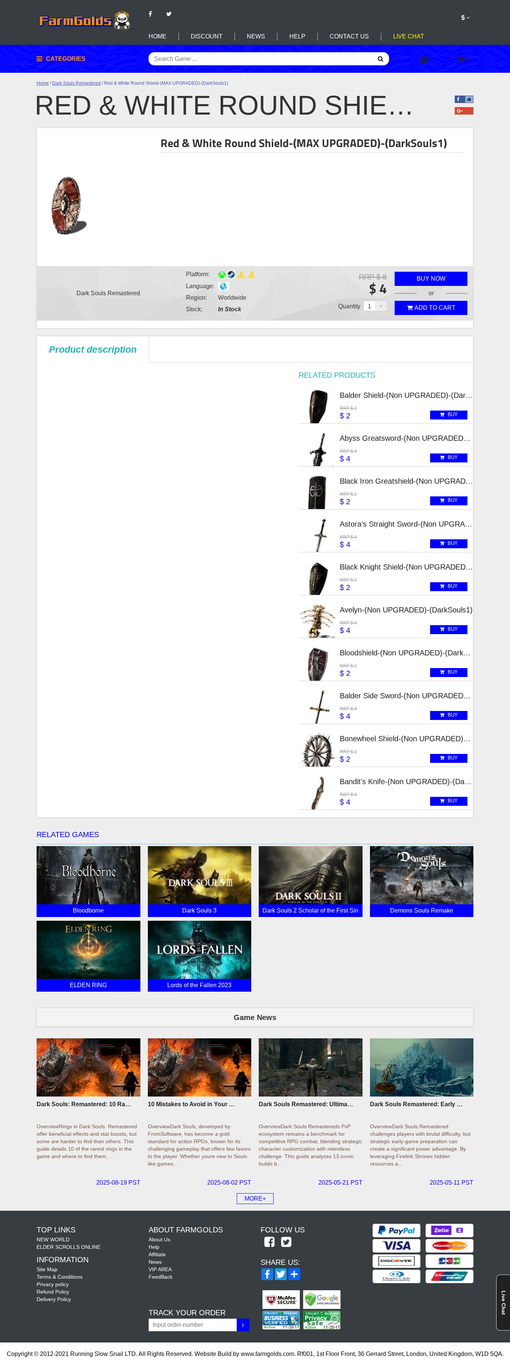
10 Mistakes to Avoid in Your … (191, 1104)
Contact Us (349, 36)
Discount (207, 36)
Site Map (47, 1269)
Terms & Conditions (60, 1277)
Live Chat (408, 36)
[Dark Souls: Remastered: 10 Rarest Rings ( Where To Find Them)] (88, 1067)
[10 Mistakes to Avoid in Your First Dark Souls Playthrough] (200, 1067)
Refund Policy (53, 1292)
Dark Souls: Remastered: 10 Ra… (84, 1104)
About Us (159, 1239)
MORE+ (255, 1198)
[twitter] (286, 1242)
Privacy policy (53, 1284)
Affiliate (157, 1254)
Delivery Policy (54, 1299)
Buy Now (431, 278)
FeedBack (160, 1277)
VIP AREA (160, 1269)
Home (158, 36)
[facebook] (269, 1242)
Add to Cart (434, 308)
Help (297, 36)
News (256, 36)
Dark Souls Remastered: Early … (416, 1104)
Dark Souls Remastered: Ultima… (306, 1104)
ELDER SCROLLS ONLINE (68, 1247)
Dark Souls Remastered (76, 83)
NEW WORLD (53, 1239)
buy (452, 414)
